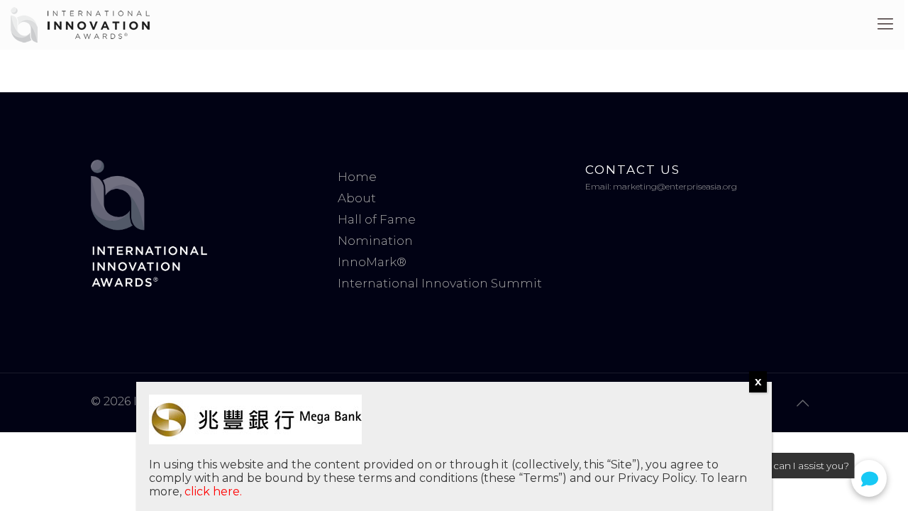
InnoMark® (372, 262)
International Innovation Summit (440, 283)
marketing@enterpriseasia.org (675, 186)
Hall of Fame (377, 219)
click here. (213, 491)
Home (357, 177)
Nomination (375, 240)
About (357, 198)
